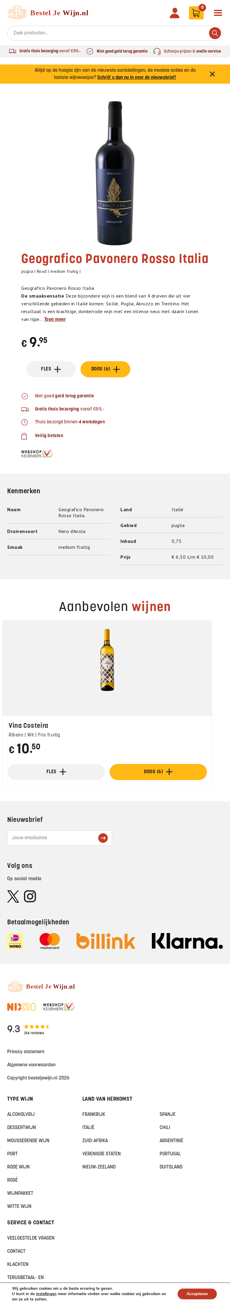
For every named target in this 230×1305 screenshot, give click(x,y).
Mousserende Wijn (28, 1141)
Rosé (12, 1180)
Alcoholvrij (21, 1114)
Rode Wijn (18, 1167)
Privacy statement (25, 1052)
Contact (16, 1251)
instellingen (46, 1294)
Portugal (170, 1154)
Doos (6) (100, 369)
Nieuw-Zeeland (99, 1167)
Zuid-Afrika (95, 1141)
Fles (46, 369)
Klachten (17, 1264)
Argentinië (171, 1141)
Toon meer (55, 319)
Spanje (167, 1114)
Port (12, 1154)
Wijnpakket (20, 1193)
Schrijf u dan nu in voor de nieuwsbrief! (136, 77)
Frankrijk (93, 1114)
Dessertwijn (21, 1127)
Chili (165, 1127)
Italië (88, 1127)
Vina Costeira (28, 726)
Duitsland (171, 1167)
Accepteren (197, 1294)
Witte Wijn (19, 1206)
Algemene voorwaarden (31, 1065)
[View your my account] (174, 13)
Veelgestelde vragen (31, 1238)
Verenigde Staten (101, 1154)
